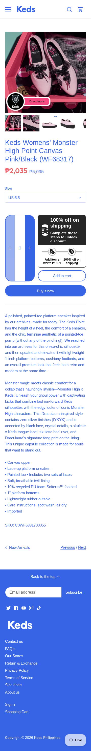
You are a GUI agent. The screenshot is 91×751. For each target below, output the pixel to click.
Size (8, 189)
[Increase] (30, 248)
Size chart (13, 685)
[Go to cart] (80, 9)
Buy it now (45, 291)
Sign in (10, 704)
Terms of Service (19, 677)
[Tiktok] (39, 607)
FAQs (10, 649)
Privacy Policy (17, 670)
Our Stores (14, 656)
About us (12, 692)
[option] (13, 123)
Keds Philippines (47, 738)
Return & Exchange (21, 663)
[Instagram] (31, 607)
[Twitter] (8, 607)
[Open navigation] (8, 9)
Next (82, 547)
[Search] (69, 9)
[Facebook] (16, 607)
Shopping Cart (17, 712)
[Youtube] (23, 607)
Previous (67, 547)
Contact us (14, 641)
